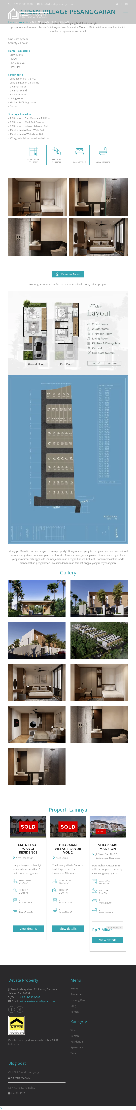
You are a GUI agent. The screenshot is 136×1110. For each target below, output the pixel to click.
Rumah (74, 1035)
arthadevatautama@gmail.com (37, 1001)
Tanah (73, 1053)
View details (28, 929)
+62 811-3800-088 (29, 997)
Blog (73, 1005)
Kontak (74, 1011)
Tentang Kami (78, 1000)
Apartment (76, 1047)
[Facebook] (122, 4)
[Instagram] (126, 4)
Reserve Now (69, 274)
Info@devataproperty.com (57, 4)
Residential (76, 1041)
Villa (73, 1030)
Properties (24, 22)
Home (11, 22)
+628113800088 (22, 4)
